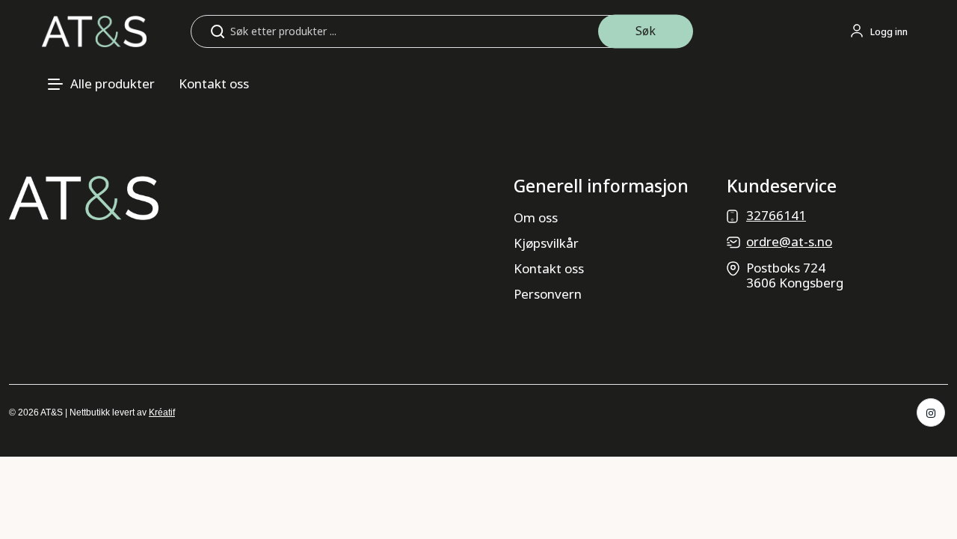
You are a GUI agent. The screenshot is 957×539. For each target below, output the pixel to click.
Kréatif (162, 412)
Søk (646, 30)
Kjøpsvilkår (546, 243)
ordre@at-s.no (789, 241)
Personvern (548, 293)
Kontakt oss (214, 83)
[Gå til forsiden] (94, 30)
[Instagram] (931, 412)
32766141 (776, 215)
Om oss (536, 217)
